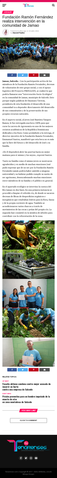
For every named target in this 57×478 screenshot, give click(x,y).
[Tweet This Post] (23, 75)
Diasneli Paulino (19, 33)
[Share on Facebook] (12, 75)
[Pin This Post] (33, 75)
